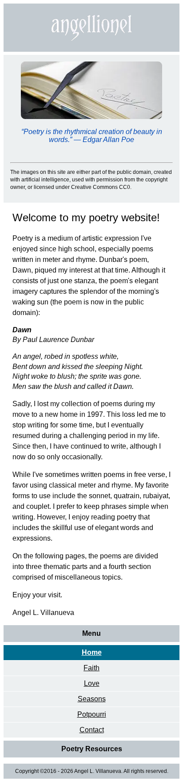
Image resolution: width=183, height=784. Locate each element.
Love (91, 683)
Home (92, 652)
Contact (92, 730)
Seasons (92, 699)
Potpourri (91, 714)
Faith (91, 668)
